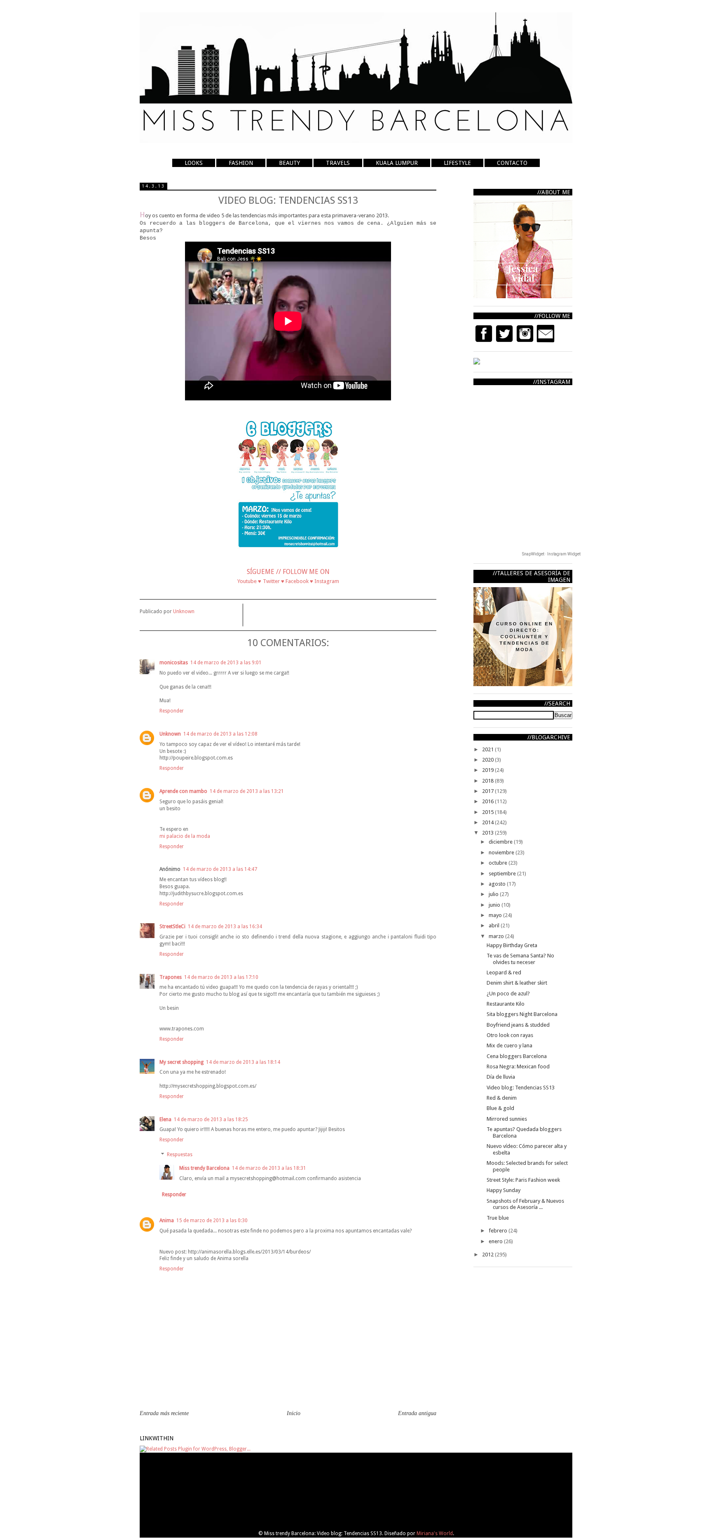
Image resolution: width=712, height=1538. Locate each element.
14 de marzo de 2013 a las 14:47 (220, 869)
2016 (488, 801)
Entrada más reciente (164, 1413)
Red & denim (502, 1098)
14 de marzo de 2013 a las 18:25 (211, 1119)
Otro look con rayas (510, 1035)
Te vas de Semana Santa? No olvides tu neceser (520, 958)
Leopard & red (504, 972)
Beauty (289, 163)
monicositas (173, 663)
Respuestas (179, 1154)
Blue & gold (500, 1108)
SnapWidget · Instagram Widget (551, 554)
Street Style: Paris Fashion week (523, 1180)
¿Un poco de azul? (508, 993)
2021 (488, 749)
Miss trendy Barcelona (204, 1168)
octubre (498, 863)
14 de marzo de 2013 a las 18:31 (269, 1168)
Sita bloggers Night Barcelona (522, 1014)
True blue (498, 1218)
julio (494, 894)
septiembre (503, 873)
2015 (488, 812)
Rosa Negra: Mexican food (518, 1066)
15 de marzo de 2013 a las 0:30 (212, 1220)
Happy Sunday (503, 1190)
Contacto (512, 163)
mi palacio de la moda (184, 836)
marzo (497, 936)
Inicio (293, 1413)
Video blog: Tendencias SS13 (521, 1087)
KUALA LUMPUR (397, 163)
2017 (488, 791)
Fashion (241, 163)
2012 (488, 1254)
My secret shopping (181, 1062)
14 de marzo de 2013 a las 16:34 (225, 926)
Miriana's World (435, 1533)
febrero (498, 1231)
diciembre (501, 842)
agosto (498, 884)
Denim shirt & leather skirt (517, 983)
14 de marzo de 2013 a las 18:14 (243, 1062)
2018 (488, 781)
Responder (171, 711)
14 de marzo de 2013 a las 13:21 (247, 791)
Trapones (170, 977)
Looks (194, 163)
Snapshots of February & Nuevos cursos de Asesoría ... (525, 1204)
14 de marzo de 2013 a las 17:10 (221, 977)
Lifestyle (457, 163)
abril (495, 925)
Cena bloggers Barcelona (517, 1056)
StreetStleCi (172, 926)
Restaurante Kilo (506, 1004)
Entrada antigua (417, 1413)
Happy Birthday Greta (512, 945)
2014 (488, 822)
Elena (165, 1119)
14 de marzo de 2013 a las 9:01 (226, 663)
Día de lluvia (501, 1077)
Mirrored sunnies (507, 1119)
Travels (338, 163)
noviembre (502, 852)
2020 (488, 760)
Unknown (170, 734)
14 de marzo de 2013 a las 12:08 (220, 734)
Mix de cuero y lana (509, 1045)
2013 (488, 833)
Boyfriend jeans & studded (518, 1025)
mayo (496, 915)
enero (496, 1241)
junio (495, 905)
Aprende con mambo (183, 791)
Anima (166, 1220)
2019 (488, 770)
